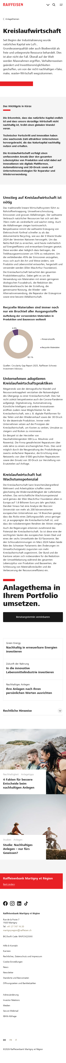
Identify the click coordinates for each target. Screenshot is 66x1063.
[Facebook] (5, 903)
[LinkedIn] (19, 903)
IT (16, 1040)
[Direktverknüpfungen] (48, 4)
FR (11, 1040)
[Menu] (61, 4)
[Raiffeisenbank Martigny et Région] (13, 4)
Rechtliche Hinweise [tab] (17, 710)
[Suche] (54, 4)
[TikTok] (26, 903)
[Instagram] (12, 903)
